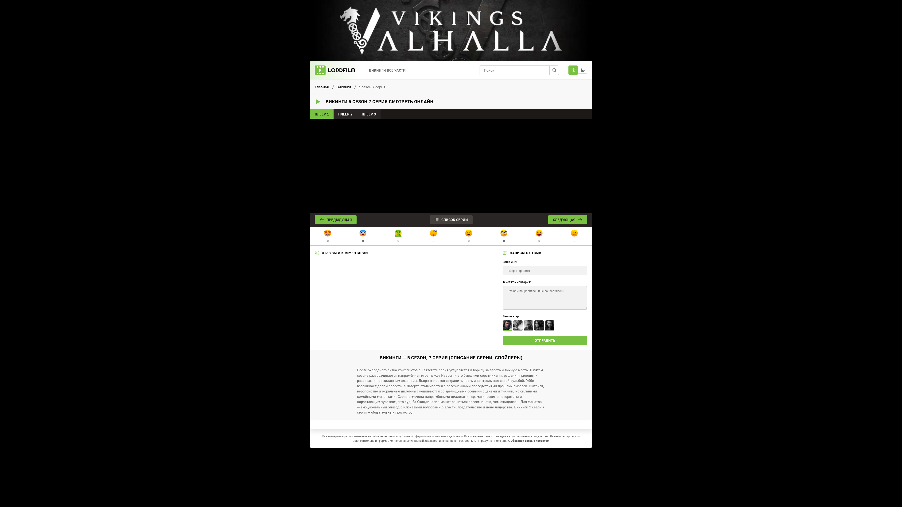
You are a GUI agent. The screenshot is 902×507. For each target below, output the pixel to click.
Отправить (545, 340)
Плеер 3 (369, 114)
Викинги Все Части (387, 70)
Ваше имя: (510, 262)
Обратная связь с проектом (530, 440)
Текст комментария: (517, 282)
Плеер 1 (322, 114)
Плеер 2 (345, 114)
